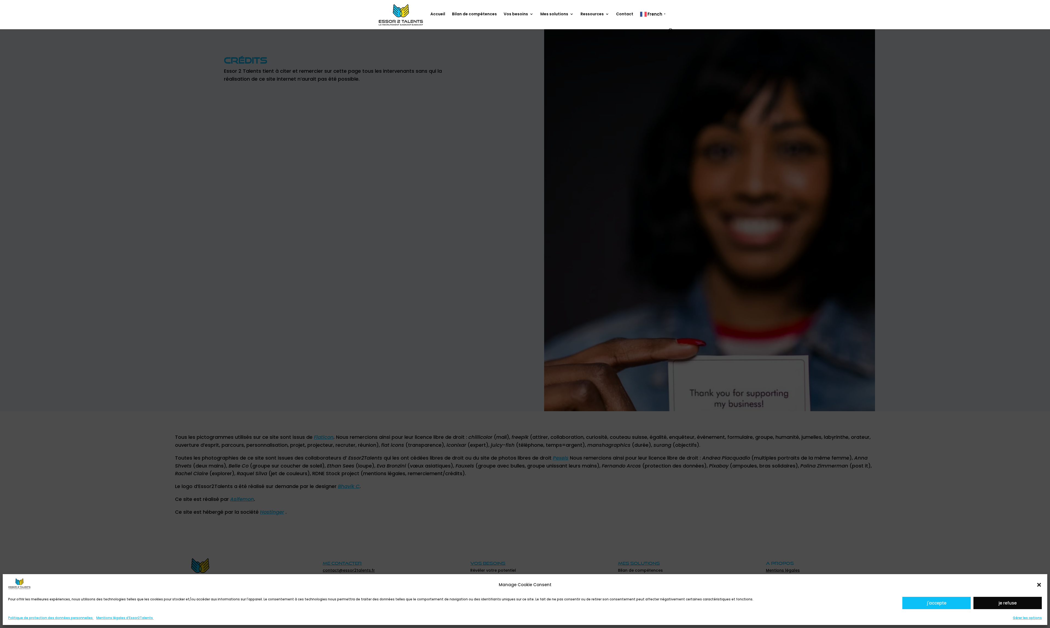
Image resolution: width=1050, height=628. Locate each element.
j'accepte (936, 603)
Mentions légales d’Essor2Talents (125, 617)
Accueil (437, 14)
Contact (624, 14)
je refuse (1008, 603)
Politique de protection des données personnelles (51, 617)
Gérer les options (1027, 617)
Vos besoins (516, 14)
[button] (1039, 585)
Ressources (592, 14)
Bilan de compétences (474, 14)
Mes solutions (554, 14)
